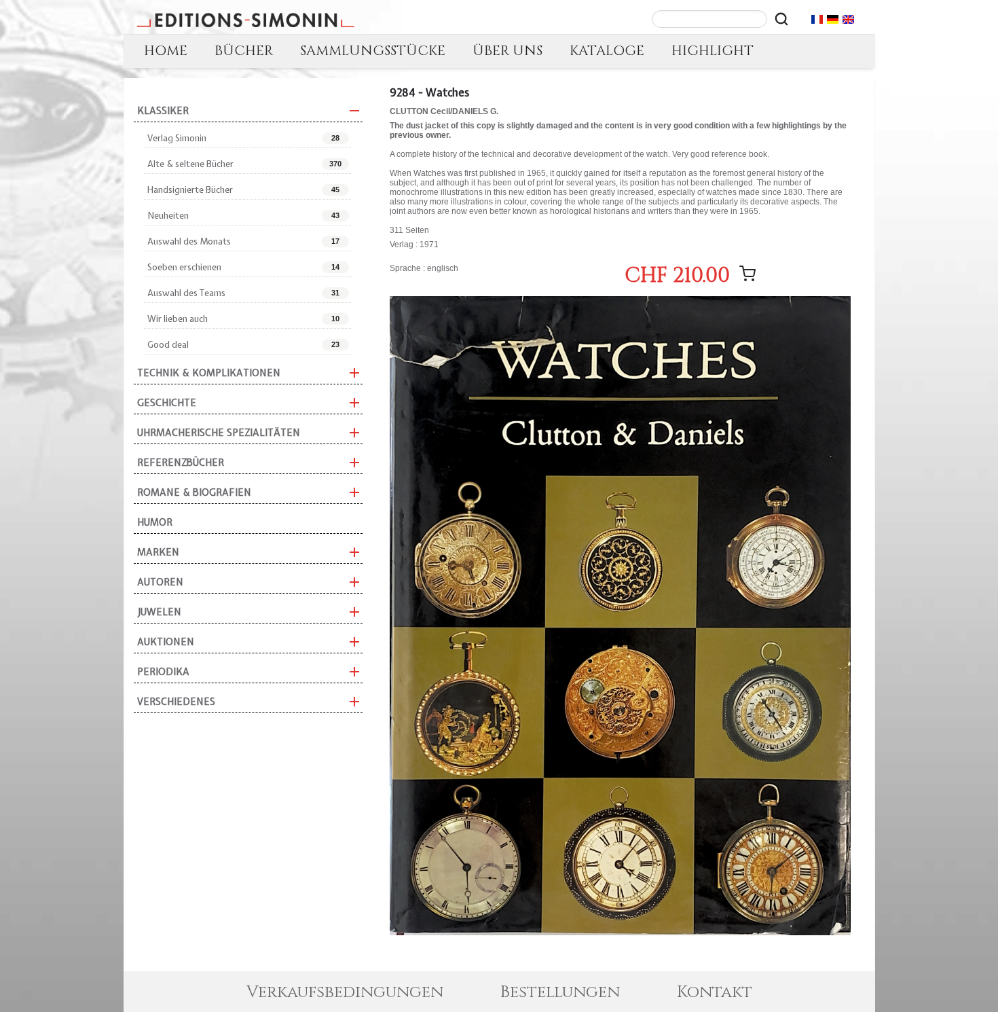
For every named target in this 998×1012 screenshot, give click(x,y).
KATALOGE (607, 50)
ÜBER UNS (507, 50)
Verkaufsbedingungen (344, 992)
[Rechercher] (781, 19)
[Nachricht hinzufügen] (747, 273)
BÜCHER (244, 50)
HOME (165, 50)
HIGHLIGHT (712, 50)
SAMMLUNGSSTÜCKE (372, 50)
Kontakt (714, 992)
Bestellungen (560, 992)
